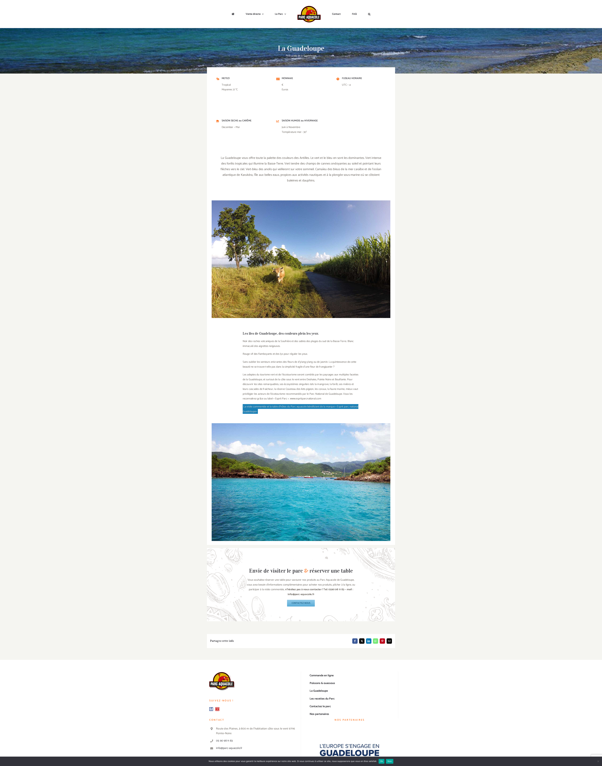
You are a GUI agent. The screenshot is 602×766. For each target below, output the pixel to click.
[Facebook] (211, 709)
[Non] (598, 761)
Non (390, 761)
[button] (345, 14)
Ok (381, 761)
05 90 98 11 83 (224, 740)
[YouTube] (217, 709)
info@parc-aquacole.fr (229, 748)
